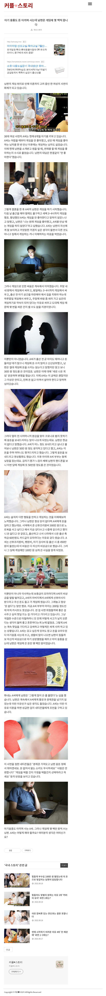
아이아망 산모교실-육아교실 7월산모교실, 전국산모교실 (27, 46)
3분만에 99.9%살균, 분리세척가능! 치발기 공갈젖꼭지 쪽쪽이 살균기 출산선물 (27, 71)
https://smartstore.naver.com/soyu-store (23, 62)
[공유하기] (14, 850)
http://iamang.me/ (14, 42)
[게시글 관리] (18, 850)
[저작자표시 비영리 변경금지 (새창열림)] (36, 850)
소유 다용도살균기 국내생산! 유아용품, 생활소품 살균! (26, 66)
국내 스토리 (38, 30)
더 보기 (64, 865)
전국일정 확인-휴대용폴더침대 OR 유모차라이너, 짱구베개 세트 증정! (27, 51)
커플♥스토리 (15, 962)
